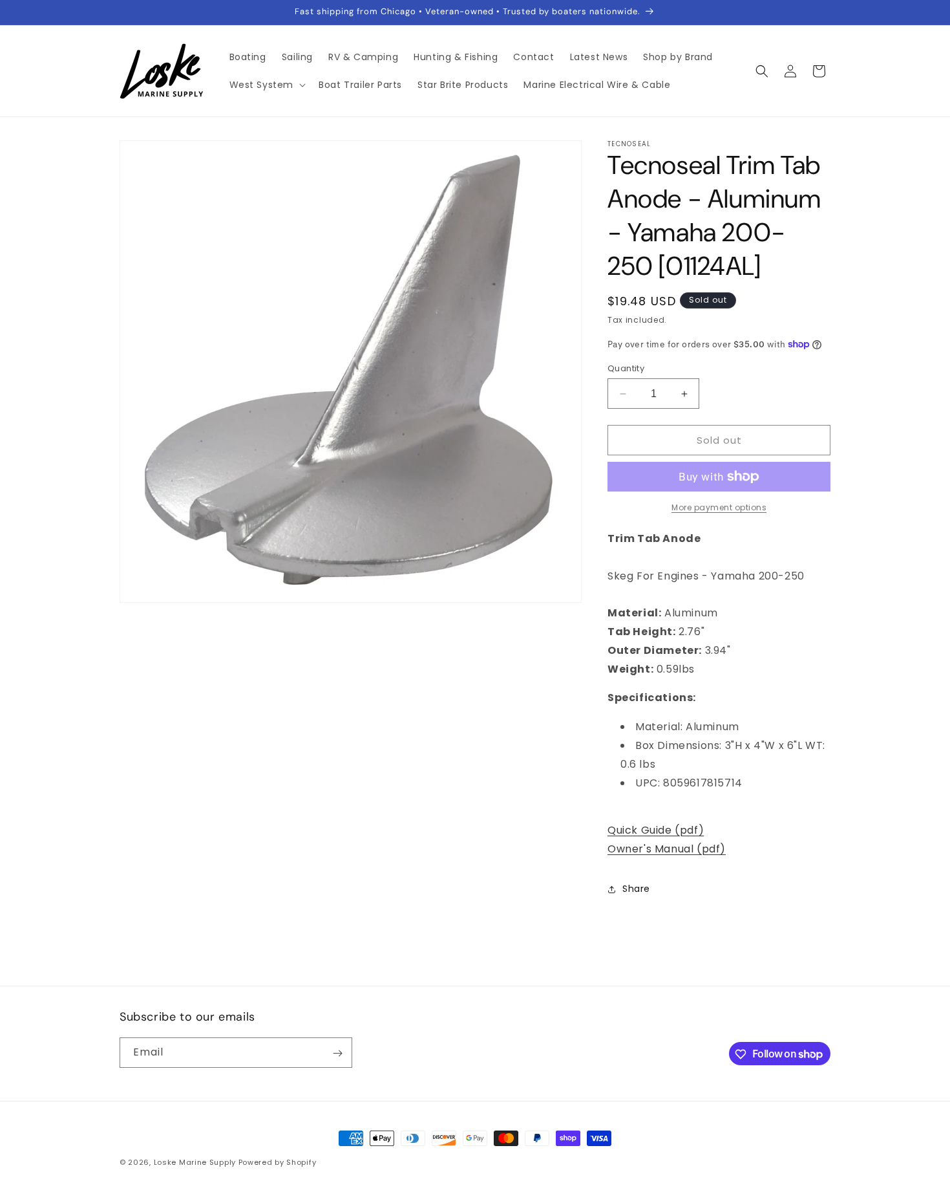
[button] (266, 84)
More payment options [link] (718, 507)
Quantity (625, 368)
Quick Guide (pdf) (655, 830)
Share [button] (636, 888)
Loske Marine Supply (195, 1162)
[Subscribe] (337, 1053)
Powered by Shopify (277, 1162)
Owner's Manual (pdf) (666, 848)
